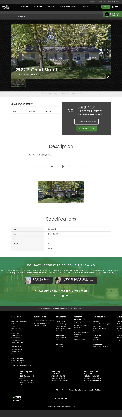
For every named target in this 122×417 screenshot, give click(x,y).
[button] (26, 7)
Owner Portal (78, 330)
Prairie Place (15, 333)
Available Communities (63, 328)
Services (96, 331)
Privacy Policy (61, 390)
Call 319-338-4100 (88, 122)
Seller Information (61, 340)
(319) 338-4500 (62, 380)
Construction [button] (84, 6)
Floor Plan (65, 94)
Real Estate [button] (51, 6)
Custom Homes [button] (38, 6)
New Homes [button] (25, 6)
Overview (43, 94)
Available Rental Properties (82, 323)
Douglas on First (16, 328)
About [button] (96, 6)
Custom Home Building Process (21, 365)
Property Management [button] (67, 6)
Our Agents (59, 346)
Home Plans (97, 326)
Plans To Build (15, 354)
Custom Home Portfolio (18, 360)
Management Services (81, 325)
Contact (105, 7)
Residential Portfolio (17, 363)
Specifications (77, 94)
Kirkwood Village (79, 339)
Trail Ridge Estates (17, 342)
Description (53, 94)
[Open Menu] (116, 7)
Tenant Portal (102, 2)
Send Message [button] (88, 128)
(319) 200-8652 (95, 380)
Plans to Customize (40, 325)
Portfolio (96, 340)
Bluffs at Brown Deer (17, 324)
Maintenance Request (81, 332)
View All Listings (16, 351)
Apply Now (92, 2)
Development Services (100, 346)
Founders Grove (16, 331)
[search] (113, 7)
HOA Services (78, 337)
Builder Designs (78, 308)
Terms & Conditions (76, 390)
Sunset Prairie (15, 338)
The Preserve (15, 340)
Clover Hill (14, 326)
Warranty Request (113, 2)
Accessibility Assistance (94, 390)
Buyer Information (61, 337)
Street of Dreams (16, 335)
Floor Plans (14, 17)
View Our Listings (16, 349)
